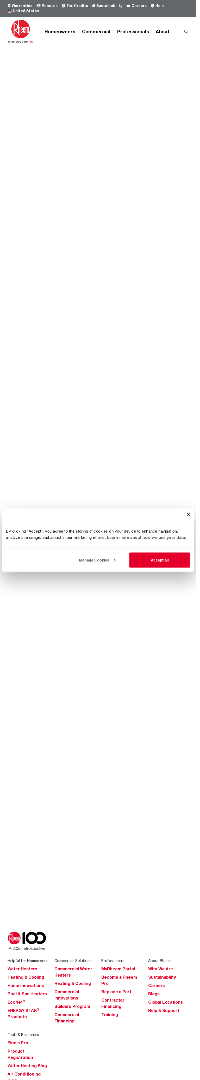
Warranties (22, 5)
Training (109, 1014)
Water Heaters (22, 968)
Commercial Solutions (72, 960)
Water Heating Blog (27, 1065)
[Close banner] (188, 514)
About (163, 31)
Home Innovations (26, 985)
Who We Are (160, 968)
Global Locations (165, 1002)
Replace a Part (116, 991)
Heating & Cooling (26, 977)
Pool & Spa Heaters (27, 993)
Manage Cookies (94, 560)
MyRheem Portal (118, 968)
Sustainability (109, 5)
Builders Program (72, 1006)
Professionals (133, 31)
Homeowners (60, 31)
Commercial (96, 31)
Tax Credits (77, 5)
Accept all (160, 560)
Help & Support (163, 1010)
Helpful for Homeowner (28, 960)
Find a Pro (18, 1042)
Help (159, 5)
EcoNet (17, 1002)
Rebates (50, 5)
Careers (139, 5)
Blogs (154, 993)
